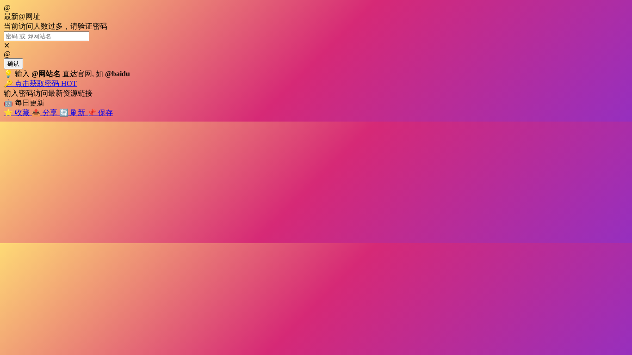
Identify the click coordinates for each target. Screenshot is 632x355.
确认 (13, 63)
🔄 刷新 (73, 112)
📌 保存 (100, 112)
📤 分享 (45, 112)
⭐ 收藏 (17, 112)
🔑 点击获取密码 (40, 83)
